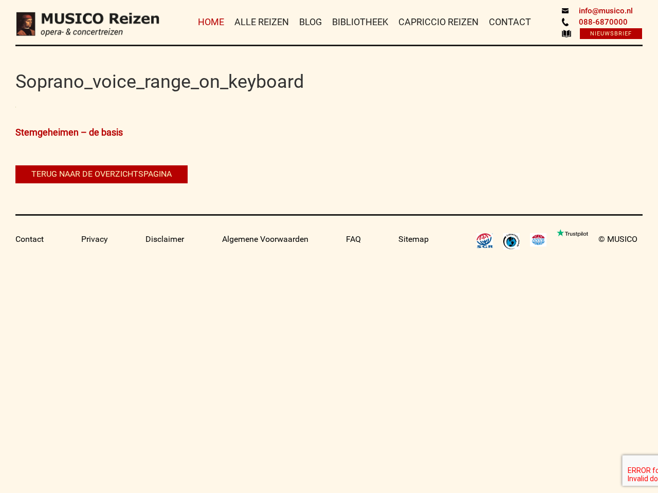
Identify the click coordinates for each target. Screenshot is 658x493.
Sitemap (413, 239)
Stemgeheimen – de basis (69, 132)
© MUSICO (617, 239)
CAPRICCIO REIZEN (438, 21)
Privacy (94, 239)
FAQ (353, 239)
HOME (211, 21)
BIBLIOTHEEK (360, 21)
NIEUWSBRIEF (611, 33)
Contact (29, 239)
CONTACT (510, 21)
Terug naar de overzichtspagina (101, 174)
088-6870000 (603, 22)
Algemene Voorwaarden (265, 239)
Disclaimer (164, 239)
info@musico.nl (606, 10)
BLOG (310, 21)
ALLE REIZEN (261, 21)
